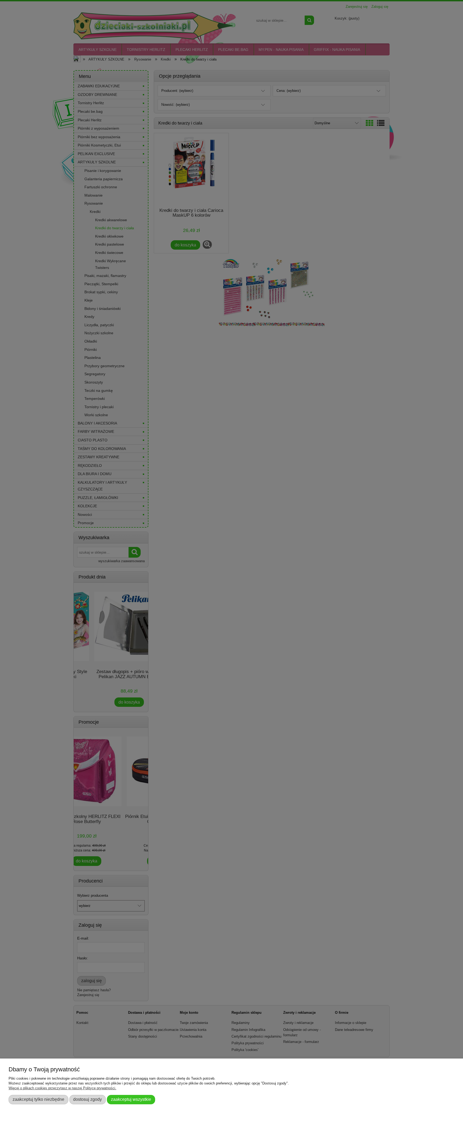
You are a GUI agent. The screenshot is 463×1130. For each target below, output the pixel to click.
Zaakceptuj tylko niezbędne (38, 1099)
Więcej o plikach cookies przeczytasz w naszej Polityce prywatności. (62, 1088)
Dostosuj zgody (87, 1099)
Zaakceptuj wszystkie (131, 1099)
